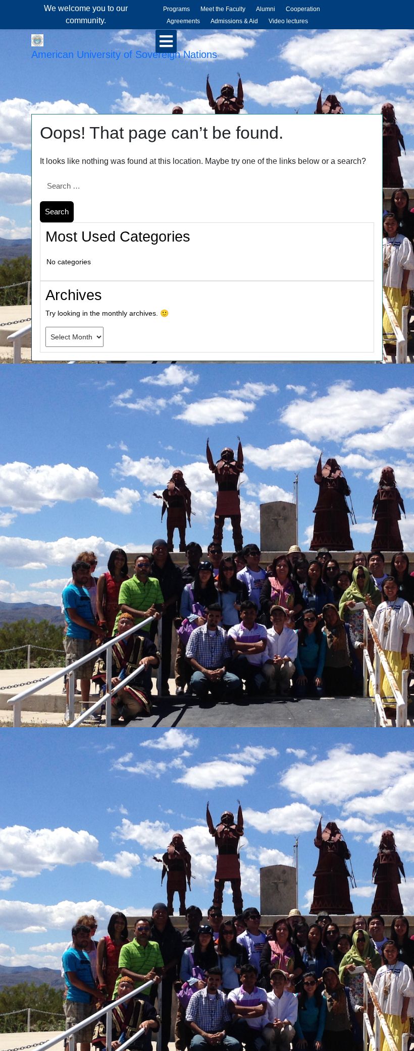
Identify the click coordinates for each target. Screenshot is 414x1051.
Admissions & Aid (234, 21)
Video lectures (288, 21)
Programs (176, 9)
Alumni (265, 9)
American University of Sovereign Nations (124, 54)
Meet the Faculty (222, 9)
